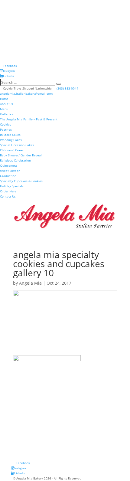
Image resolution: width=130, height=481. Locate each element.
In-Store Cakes (10, 135)
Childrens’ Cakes (12, 150)
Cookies (5, 124)
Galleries (6, 114)
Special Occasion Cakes (17, 145)
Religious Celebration (15, 160)
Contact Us (8, 196)
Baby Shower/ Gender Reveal (21, 155)
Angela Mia (30, 283)
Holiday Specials (12, 186)
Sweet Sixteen (10, 171)
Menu (4, 109)
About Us (6, 104)
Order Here (8, 191)
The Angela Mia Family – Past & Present (28, 119)
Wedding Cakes (11, 140)
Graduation (8, 176)
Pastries (6, 129)
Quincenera (8, 165)
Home (4, 99)
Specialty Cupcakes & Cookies (21, 181)
